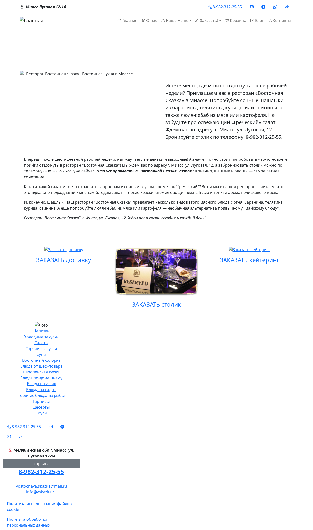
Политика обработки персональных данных (28, 522)
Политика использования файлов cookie (39, 506)
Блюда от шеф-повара (41, 366)
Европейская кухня (41, 372)
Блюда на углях (41, 383)
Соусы (41, 413)
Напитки (41, 331)
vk (287, 7)
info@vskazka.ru (41, 492)
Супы (41, 354)
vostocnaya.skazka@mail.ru (41, 486)
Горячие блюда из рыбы (41, 395)
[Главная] (31, 20)
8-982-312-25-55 (41, 471)
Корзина (41, 463)
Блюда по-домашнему (41, 378)
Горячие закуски (41, 348)
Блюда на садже (41, 389)
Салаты (41, 342)
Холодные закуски (41, 336)
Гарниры (41, 401)
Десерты (41, 407)
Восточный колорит (41, 360)
